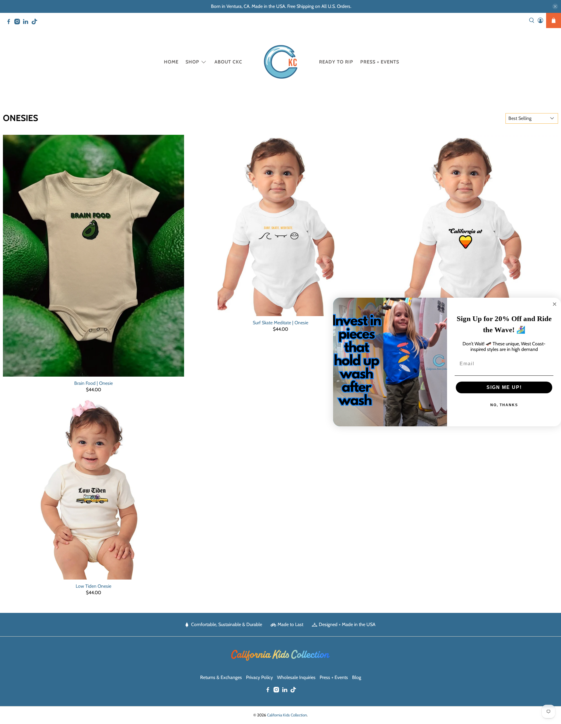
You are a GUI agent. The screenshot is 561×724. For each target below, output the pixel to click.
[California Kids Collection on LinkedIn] (27, 23)
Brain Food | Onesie (93, 383)
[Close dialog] (554, 304)
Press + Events (379, 62)
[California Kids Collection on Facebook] (10, 23)
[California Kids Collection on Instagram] (18, 23)
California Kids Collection (287, 715)
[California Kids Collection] (280, 61)
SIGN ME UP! (504, 387)
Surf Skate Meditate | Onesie (280, 322)
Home (171, 62)
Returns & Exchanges (221, 677)
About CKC (228, 62)
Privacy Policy (259, 677)
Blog (356, 677)
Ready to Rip (336, 62)
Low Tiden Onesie (93, 586)
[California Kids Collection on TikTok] (36, 23)
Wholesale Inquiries (296, 677)
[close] (555, 6)
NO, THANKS (504, 405)
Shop (192, 62)
